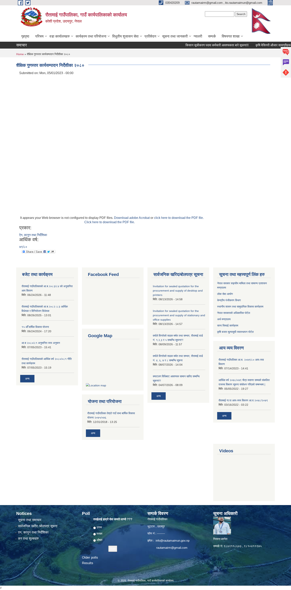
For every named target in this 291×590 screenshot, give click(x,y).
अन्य (27, 378)
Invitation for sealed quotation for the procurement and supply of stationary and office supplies (179, 315)
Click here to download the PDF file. (109, 222)
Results (87, 563)
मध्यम (99, 533)
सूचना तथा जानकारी (175, 36)
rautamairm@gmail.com (171, 547)
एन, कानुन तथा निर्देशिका (33, 532)
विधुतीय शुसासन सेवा (125, 36)
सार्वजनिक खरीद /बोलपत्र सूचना (37, 526)
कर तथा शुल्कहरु (28, 538)
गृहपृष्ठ (25, 36)
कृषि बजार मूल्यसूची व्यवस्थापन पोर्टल (235, 331)
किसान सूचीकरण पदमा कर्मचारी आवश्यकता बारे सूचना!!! (208, 45)
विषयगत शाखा (231, 36)
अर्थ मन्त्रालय (224, 319)
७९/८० (23, 246)
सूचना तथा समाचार (29, 520)
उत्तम (99, 527)
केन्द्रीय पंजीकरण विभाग (229, 300)
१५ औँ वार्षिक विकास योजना (35, 326)
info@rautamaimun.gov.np (172, 540)
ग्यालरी (198, 36)
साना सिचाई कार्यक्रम (227, 325)
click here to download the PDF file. (179, 217)
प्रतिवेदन (150, 36)
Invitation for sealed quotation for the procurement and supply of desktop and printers (178, 290)
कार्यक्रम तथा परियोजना (91, 36)
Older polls (90, 557)
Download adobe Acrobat (132, 217)
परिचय (39, 36)
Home (20, 54)
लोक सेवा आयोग (225, 293)
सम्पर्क (212, 36)
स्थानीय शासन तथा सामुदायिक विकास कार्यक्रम (240, 306)
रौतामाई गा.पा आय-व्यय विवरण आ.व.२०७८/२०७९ (243, 400)
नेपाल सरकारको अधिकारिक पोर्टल (233, 312)
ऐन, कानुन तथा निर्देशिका (33, 235)
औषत (99, 540)
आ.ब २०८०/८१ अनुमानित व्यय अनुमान (41, 342)
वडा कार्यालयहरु (59, 36)
